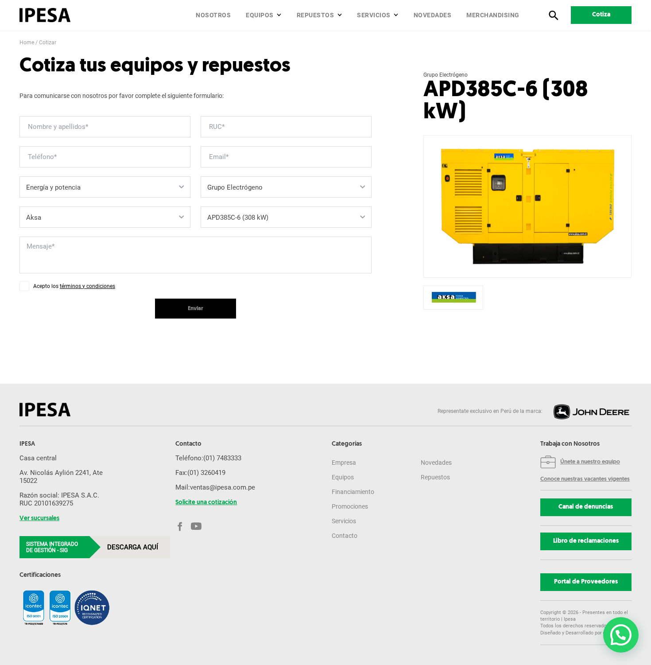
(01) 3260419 (206, 473)
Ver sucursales (39, 519)
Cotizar (47, 42)
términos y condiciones (87, 286)
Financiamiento (353, 492)
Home (26, 42)
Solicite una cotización (206, 503)
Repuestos (315, 15)
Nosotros (213, 15)
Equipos (260, 15)
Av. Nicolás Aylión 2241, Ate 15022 (61, 477)
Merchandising (492, 15)
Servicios (374, 15)
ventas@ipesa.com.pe (222, 487)
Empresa (344, 462)
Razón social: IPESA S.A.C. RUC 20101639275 (59, 499)
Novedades (433, 15)
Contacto (344, 536)
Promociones (350, 506)
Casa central (38, 458)
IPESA (27, 444)
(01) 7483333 (222, 458)
